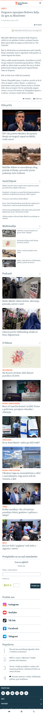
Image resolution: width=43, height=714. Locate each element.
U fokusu (7, 343)
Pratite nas (35, 586)
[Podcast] (21, 711)
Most (4, 543)
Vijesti (3, 9)
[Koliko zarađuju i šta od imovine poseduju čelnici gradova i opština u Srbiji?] (21, 493)
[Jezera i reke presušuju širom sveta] (9, 253)
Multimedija (9, 226)
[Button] (38, 25)
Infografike (7, 370)
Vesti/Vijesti (9, 181)
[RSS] (22, 693)
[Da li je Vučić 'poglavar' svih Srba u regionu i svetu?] (21, 530)
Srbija (4, 507)
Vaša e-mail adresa (10, 570)
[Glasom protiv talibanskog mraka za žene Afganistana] (21, 318)
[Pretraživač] (34, 711)
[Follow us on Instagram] (17, 693)
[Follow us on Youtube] (12, 693)
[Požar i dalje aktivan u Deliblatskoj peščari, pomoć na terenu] (9, 263)
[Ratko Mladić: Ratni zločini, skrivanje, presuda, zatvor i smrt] (21, 288)
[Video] (9, 711)
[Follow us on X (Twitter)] (8, 693)
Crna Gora (6, 440)
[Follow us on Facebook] (3, 693)
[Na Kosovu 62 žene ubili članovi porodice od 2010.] (9, 243)
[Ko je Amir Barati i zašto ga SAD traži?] (21, 427)
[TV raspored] (26, 693)
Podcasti (7, 273)
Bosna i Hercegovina (11, 404)
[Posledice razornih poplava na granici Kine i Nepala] (9, 233)
